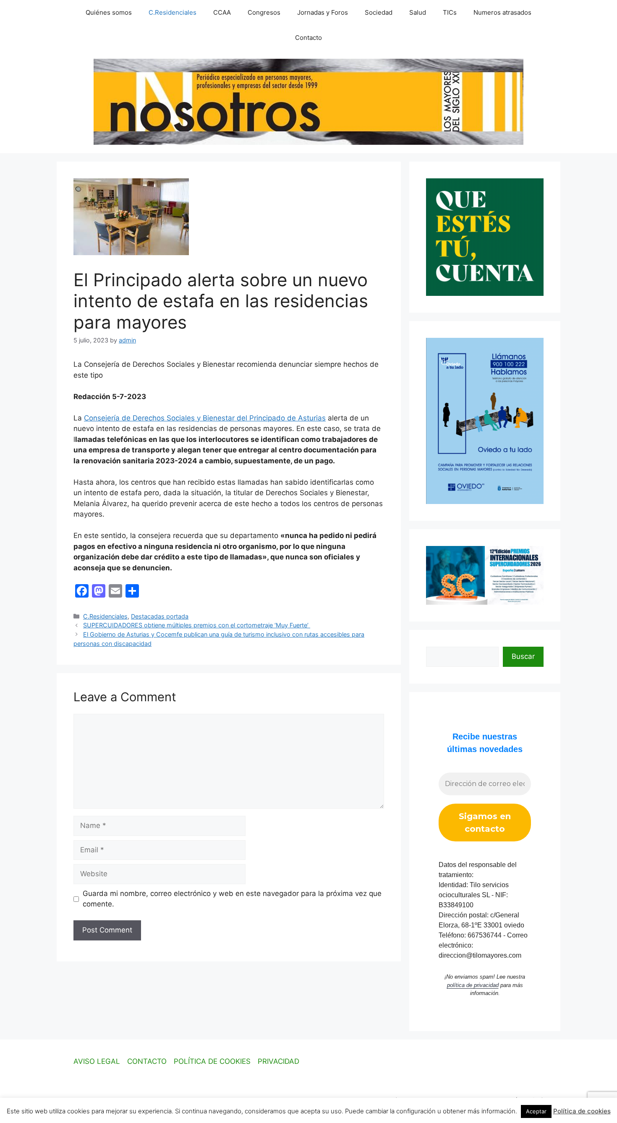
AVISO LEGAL (96, 1061)
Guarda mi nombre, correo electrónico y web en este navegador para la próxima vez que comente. (232, 899)
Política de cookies (582, 1111)
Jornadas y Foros (322, 12)
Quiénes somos (109, 12)
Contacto (308, 38)
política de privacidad (473, 985)
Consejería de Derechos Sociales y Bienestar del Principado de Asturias (205, 418)
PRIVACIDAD (278, 1061)
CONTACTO (147, 1061)
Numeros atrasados (502, 12)
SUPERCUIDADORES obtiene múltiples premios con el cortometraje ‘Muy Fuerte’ (196, 625)
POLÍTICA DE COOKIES (212, 1061)
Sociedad (378, 12)
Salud (417, 12)
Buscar (523, 656)
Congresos (264, 12)
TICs (450, 12)
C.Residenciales (172, 12)
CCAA (222, 12)
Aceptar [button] (536, 1111)
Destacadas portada (159, 616)
